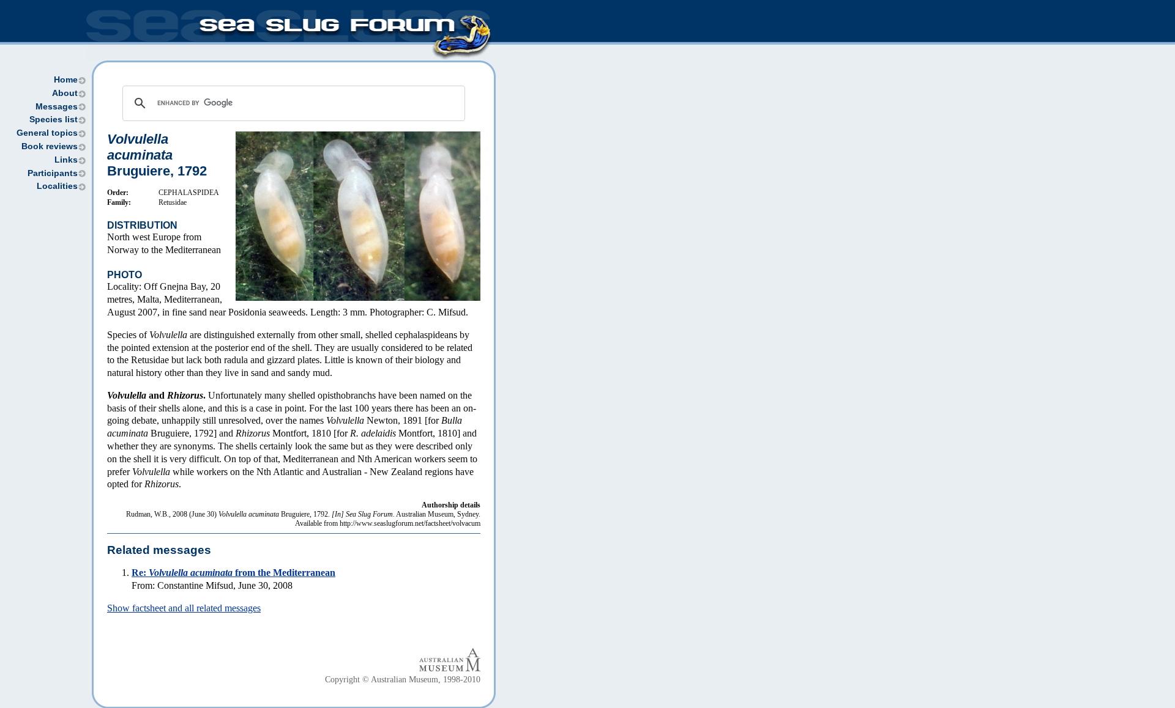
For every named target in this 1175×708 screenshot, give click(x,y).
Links (66, 159)
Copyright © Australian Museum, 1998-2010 (402, 679)
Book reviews (49, 146)
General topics (47, 133)
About (65, 93)
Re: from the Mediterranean (233, 572)
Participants (53, 173)
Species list (53, 119)
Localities (57, 186)
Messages (56, 106)
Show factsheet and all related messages (184, 608)
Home (66, 79)
